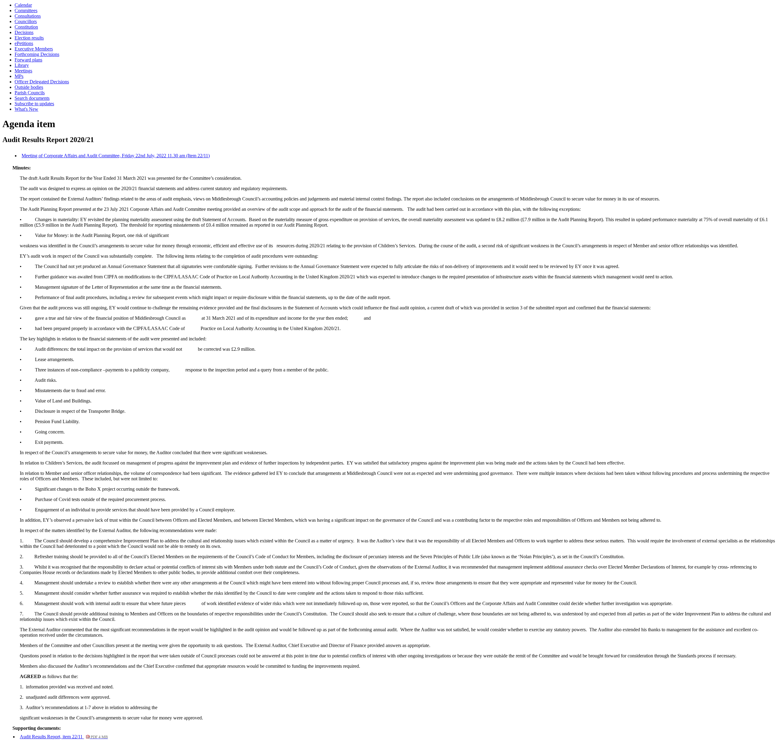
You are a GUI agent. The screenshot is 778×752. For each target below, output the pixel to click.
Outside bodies (29, 87)
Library (22, 65)
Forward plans (28, 59)
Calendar (23, 5)
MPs (19, 76)
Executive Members (34, 48)
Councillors (26, 21)
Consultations (28, 16)
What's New (26, 109)
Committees (26, 10)
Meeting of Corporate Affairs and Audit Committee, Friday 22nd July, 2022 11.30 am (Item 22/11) (116, 155)
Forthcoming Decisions (37, 54)
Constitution (26, 27)
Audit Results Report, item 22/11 (64, 736)
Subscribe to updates (34, 103)
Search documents (32, 98)
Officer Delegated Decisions (42, 81)
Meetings (23, 70)
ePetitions (24, 43)
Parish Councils (30, 92)
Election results (29, 37)
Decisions (24, 32)
